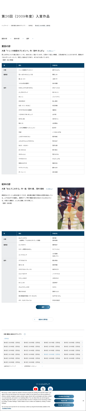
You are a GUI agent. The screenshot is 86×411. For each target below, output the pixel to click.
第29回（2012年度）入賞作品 (72, 350)
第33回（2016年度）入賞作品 (72, 346)
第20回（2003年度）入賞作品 (12, 362)
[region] (43, 401)
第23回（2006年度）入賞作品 (32, 358)
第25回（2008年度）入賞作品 (72, 354)
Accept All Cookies (64, 405)
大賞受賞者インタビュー (30, 366)
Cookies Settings (64, 396)
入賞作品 (6, 338)
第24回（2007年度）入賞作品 (12, 358)
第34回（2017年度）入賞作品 (52, 346)
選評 (27, 38)
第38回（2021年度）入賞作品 (52, 342)
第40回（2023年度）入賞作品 (12, 342)
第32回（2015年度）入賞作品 (12, 350)
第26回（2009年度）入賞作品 (52, 354)
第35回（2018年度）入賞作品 (32, 346)
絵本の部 (16, 38)
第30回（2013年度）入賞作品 (52, 350)
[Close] (83, 401)
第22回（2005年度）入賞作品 (52, 358)
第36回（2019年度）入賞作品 (12, 346)
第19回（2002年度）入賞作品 (32, 362)
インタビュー (50, 51)
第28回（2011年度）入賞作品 (12, 354)
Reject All (64, 400)
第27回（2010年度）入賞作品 (32, 354)
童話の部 (4, 38)
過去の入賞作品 (43, 319)
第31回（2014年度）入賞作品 (32, 350)
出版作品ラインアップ (10, 366)
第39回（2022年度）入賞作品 (32, 342)
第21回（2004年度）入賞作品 (72, 358)
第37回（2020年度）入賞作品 (72, 342)
